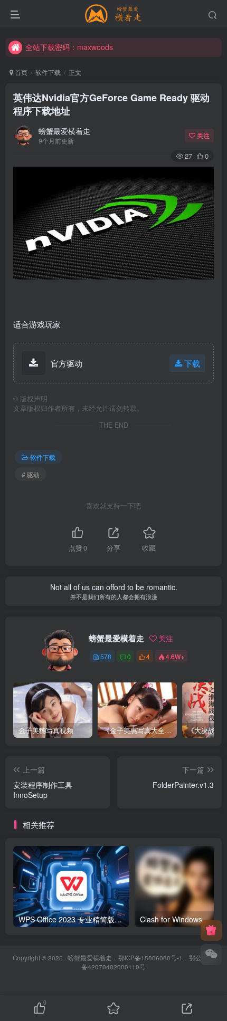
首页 (20, 72)
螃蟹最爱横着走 (64, 131)
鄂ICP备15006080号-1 (150, 957)
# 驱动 (31, 474)
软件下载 (48, 72)
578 (105, 656)
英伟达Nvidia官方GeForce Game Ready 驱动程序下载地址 (111, 104)
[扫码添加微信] (211, 954)
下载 (192, 363)
